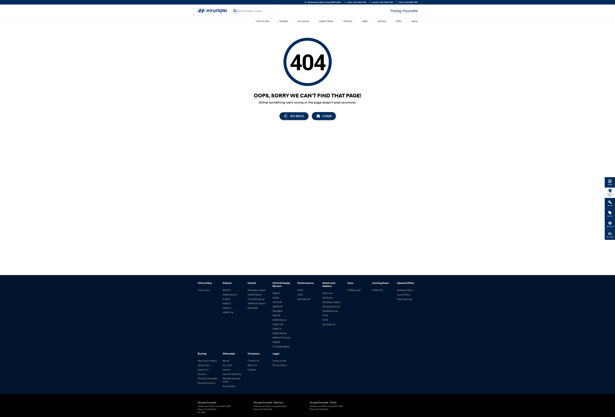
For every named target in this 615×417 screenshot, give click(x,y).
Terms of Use (279, 360)
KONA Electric (230, 294)
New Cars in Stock (207, 360)
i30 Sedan (327, 297)
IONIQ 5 (227, 303)
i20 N (300, 290)
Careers (252, 369)
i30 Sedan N (303, 299)
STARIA (276, 342)
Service (382, 21)
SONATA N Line (330, 311)
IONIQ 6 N (377, 290)
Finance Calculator (208, 378)
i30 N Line (327, 293)
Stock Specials (404, 299)
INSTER (226, 290)
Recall (226, 360)
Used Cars (203, 369)
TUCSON (277, 302)
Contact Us (253, 360)
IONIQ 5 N (228, 312)
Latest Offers (326, 21)
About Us (252, 365)
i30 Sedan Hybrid (256, 290)
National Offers (405, 290)
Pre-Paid (227, 365)
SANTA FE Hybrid (256, 303)
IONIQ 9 (227, 308)
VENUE (276, 293)
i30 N (300, 294)
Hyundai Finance (206, 382)
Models (283, 21)
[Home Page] (212, 11)
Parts (398, 21)
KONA (276, 297)
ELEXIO (226, 299)
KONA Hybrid (254, 294)
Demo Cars (204, 365)
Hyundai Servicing (232, 374)
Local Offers (403, 294)
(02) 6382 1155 (210, 409)
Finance (347, 21)
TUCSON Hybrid (256, 299)
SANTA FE (278, 306)
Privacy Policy (280, 365)
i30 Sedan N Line (331, 306)
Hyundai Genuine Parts (231, 380)
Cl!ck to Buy (262, 21)
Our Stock (303, 21)
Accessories (229, 386)
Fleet (365, 21)
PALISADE (253, 308)
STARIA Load (354, 290)
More (415, 21)
